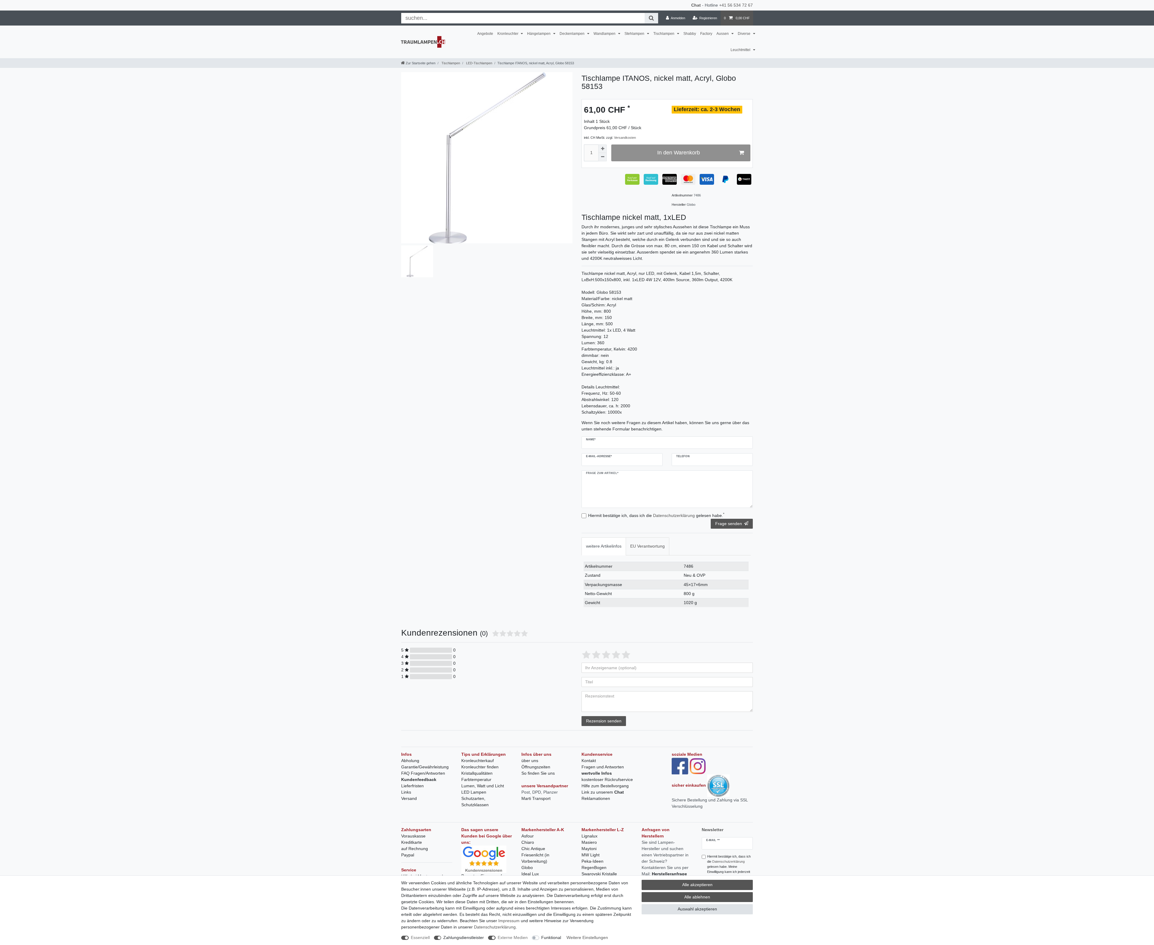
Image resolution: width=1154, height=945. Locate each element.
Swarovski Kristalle (599, 873)
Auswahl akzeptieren (697, 909)
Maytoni (589, 848)
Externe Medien (513, 937)
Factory (706, 34)
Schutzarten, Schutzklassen (475, 801)
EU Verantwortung (647, 546)
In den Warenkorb (678, 153)
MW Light (591, 854)
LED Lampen (473, 792)
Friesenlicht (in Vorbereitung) (535, 858)
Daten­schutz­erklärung (495, 927)
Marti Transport (536, 798)
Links (406, 792)
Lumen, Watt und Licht (482, 785)
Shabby (689, 34)
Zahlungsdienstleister (463, 937)
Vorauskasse (413, 836)
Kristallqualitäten (477, 773)
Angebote (485, 34)
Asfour (527, 836)
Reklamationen (596, 798)
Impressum (509, 920)
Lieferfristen (412, 785)
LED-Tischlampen (478, 63)
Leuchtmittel (741, 50)
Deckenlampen (572, 34)
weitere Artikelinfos (603, 546)
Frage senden (728, 523)
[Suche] (651, 18)
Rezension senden (603, 721)
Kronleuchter (508, 34)
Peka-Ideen (592, 861)
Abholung (410, 760)
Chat (696, 5)
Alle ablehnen (697, 897)
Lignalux (589, 836)
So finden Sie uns (538, 773)
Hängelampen (539, 34)
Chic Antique (533, 848)
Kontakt (589, 760)
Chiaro (527, 842)
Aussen (723, 34)
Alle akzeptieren (697, 884)
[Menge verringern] (602, 157)
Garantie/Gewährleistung (425, 766)
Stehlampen (634, 34)
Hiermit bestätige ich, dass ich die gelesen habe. (656, 515)
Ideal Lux (530, 873)
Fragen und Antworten (603, 766)
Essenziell (420, 937)
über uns (529, 760)
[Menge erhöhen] (602, 148)
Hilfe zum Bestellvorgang (605, 785)
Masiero (589, 842)
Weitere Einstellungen (587, 937)
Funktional (551, 937)
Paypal (407, 854)
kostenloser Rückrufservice (607, 779)
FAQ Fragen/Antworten (423, 773)
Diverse (744, 34)
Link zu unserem (603, 792)
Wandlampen (605, 34)
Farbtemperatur (476, 779)
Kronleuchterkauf (477, 760)
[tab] (604, 546)
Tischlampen (664, 34)
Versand (409, 798)
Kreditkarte (411, 842)
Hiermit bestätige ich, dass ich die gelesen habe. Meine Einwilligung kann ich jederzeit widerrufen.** (729, 866)
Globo (527, 867)
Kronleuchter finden (480, 766)
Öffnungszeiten (535, 766)
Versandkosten (625, 137)
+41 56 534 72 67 (736, 5)
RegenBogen (594, 867)
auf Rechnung (414, 848)
